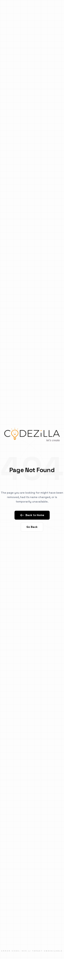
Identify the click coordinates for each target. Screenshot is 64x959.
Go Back (32, 527)
